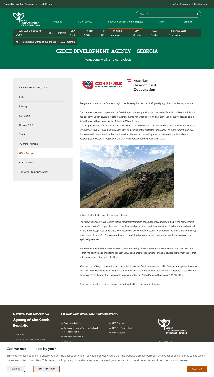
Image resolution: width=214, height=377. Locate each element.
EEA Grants (24, 115)
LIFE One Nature (119, 323)
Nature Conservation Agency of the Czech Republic (29, 3)
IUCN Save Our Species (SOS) (33, 87)
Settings (16, 369)
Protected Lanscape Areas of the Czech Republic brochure (81, 330)
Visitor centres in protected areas (30, 339)
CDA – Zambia (26, 162)
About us (20, 334)
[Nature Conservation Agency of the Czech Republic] (16, 42)
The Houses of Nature (73, 336)
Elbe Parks (68, 341)
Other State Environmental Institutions (188, 3)
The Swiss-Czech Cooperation (33, 171)
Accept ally (197, 369)
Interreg (62, 32)
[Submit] (197, 14)
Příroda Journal (118, 332)
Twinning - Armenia (28, 143)
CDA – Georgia (26, 153)
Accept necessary (46, 369)
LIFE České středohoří (121, 328)
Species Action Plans (73, 323)
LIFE (51, 32)
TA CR (22, 134)
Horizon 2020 (26, 125)
